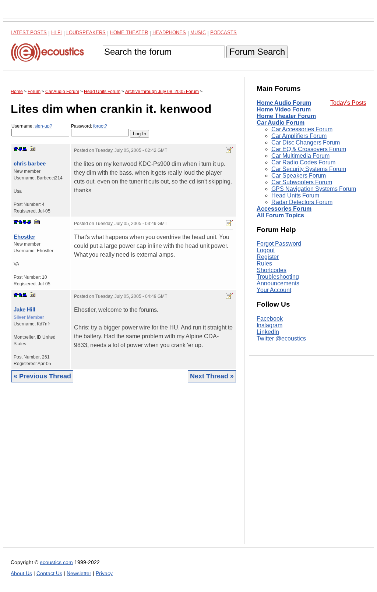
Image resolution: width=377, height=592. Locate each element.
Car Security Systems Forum (308, 169)
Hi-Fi (56, 32)
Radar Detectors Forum (301, 202)
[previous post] (20, 222)
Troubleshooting (278, 277)
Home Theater (129, 32)
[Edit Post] (229, 150)
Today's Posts (348, 103)
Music (198, 32)
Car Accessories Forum (301, 129)
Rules (264, 263)
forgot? (100, 126)
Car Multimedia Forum (300, 156)
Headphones (169, 32)
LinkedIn (268, 332)
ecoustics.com (56, 562)
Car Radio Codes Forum (303, 162)
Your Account (274, 290)
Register (268, 257)
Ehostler (24, 236)
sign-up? (43, 126)
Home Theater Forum (286, 116)
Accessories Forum (284, 209)
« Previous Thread (42, 376)
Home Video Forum (284, 109)
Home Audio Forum (284, 103)
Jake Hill (24, 309)
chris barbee (30, 163)
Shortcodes (271, 270)
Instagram (269, 325)
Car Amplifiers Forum (299, 136)
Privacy (104, 573)
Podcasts (223, 32)
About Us (21, 573)
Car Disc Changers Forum (305, 142)
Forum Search (257, 52)
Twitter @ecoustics (281, 338)
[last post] (24, 149)
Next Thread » (212, 376)
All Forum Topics (280, 215)
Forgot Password (279, 243)
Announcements (278, 283)
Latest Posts (29, 32)
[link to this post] (32, 148)
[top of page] (16, 149)
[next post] (20, 149)
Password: (89, 126)
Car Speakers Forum (298, 175)
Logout (266, 250)
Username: (31, 126)
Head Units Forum (295, 195)
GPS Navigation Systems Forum (313, 189)
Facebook (270, 318)
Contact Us (49, 573)
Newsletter (79, 573)
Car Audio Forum (280, 123)
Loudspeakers (86, 32)
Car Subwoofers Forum (301, 182)
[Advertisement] (124, 468)
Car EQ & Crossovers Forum (308, 149)
